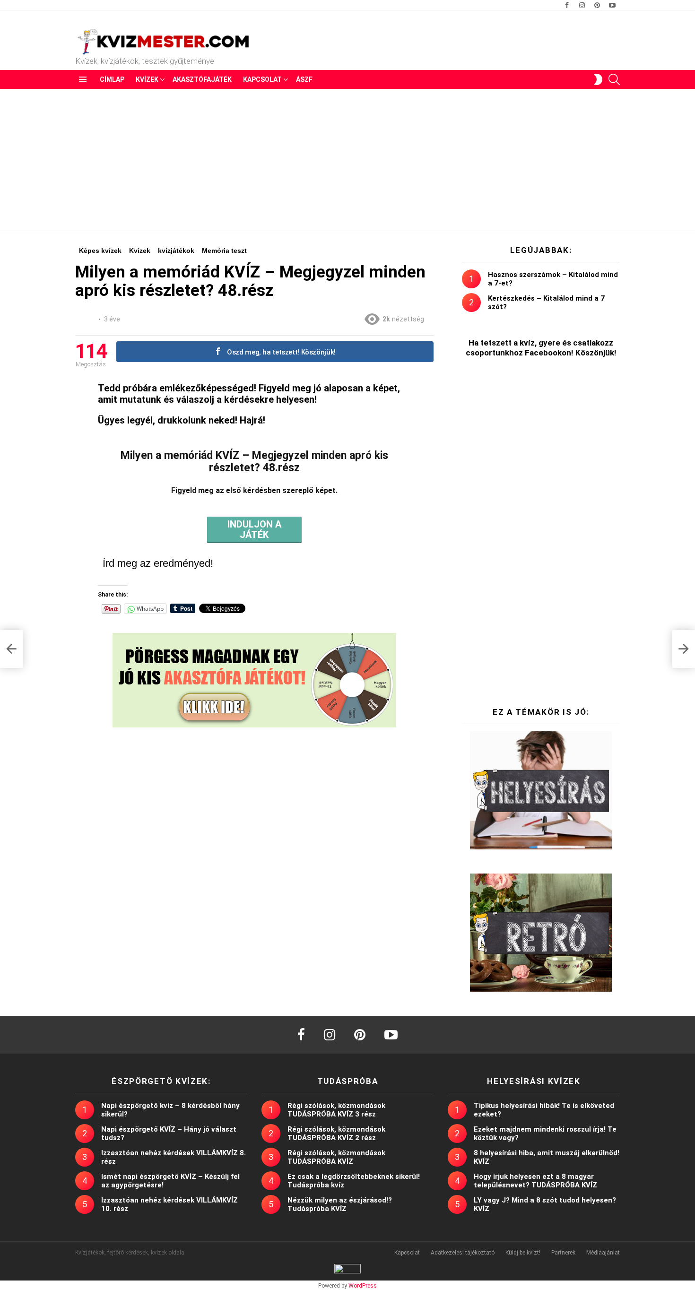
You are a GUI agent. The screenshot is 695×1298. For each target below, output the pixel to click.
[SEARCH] (614, 79)
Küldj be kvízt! (522, 1252)
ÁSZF (304, 79)
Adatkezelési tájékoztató (463, 1252)
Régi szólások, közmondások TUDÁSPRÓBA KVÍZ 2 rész (336, 1133)
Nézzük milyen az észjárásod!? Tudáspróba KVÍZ (339, 1204)
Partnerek (563, 1252)
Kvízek (147, 79)
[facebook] (301, 1034)
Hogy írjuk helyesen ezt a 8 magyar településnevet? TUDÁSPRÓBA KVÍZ (535, 1180)
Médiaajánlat (603, 1252)
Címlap (112, 79)
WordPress (362, 1285)
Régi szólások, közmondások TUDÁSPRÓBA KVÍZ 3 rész (336, 1109)
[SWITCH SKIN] (598, 79)
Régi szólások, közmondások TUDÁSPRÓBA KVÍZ (336, 1157)
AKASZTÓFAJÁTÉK (202, 79)
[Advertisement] (347, 160)
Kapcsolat (262, 79)
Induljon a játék (254, 529)
